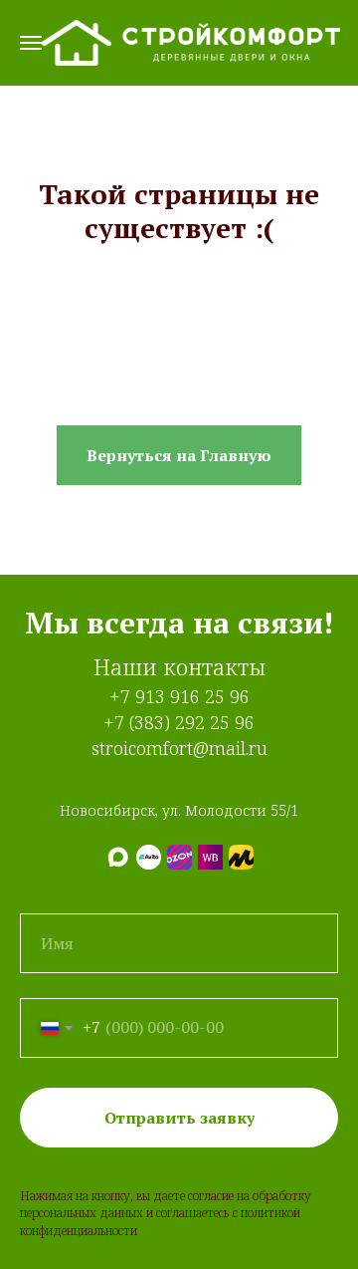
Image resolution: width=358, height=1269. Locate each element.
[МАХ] (117, 857)
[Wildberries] (210, 857)
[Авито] (148, 857)
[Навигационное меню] (31, 43)
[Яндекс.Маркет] (241, 857)
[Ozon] (179, 857)
